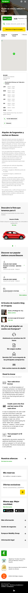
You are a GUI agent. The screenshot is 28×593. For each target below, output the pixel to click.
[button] (14, 54)
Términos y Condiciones (16, 585)
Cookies (3, 586)
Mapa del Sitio (5, 585)
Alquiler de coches (4, 35)
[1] (13, 246)
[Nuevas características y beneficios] (22, 492)
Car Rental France (15, 35)
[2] (15, 246)
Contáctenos (10, 586)
